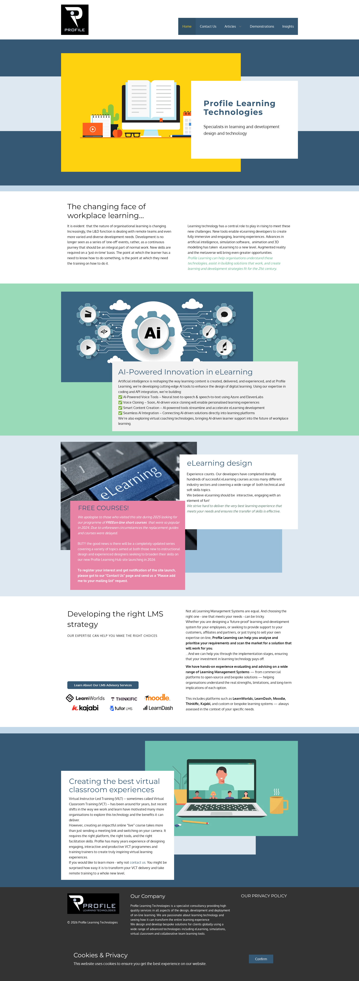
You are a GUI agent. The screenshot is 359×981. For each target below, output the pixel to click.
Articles (230, 26)
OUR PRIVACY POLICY (264, 895)
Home (187, 26)
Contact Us (208, 26)
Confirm (261, 959)
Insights (288, 26)
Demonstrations (262, 26)
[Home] (75, 20)
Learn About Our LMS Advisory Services (103, 685)
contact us (137, 862)
